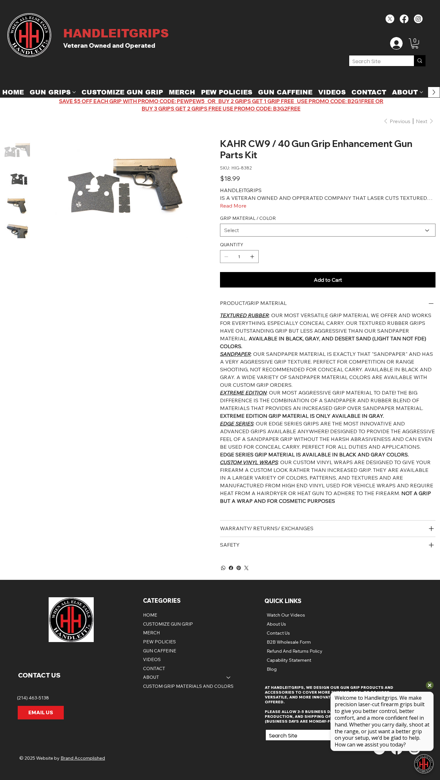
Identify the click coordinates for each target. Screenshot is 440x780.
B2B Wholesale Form (289, 642)
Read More (233, 205)
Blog (272, 669)
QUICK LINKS (282, 601)
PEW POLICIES (159, 642)
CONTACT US (39, 675)
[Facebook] (404, 19)
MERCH (151, 633)
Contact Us (278, 633)
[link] (415, 43)
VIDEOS (152, 659)
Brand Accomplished (83, 758)
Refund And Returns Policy (294, 651)
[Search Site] (419, 60)
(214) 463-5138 (33, 698)
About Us (276, 624)
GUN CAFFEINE (159, 651)
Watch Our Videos (286, 615)
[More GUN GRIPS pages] (74, 92)
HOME (150, 615)
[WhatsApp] (223, 568)
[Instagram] (418, 19)
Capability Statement (289, 660)
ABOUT (151, 677)
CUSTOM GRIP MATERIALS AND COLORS (188, 686)
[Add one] (252, 256)
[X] (390, 19)
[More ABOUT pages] (421, 92)
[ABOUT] (229, 677)
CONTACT (154, 668)
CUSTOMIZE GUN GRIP (168, 624)
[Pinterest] (238, 568)
